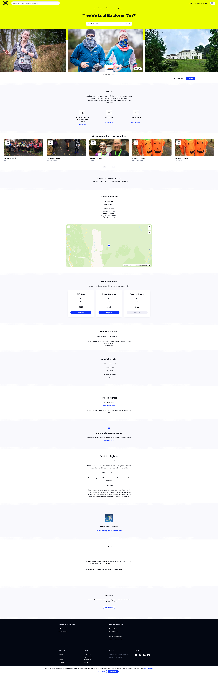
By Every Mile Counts (109, 74)
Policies (86, 650)
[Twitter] (141, 657)
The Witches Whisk (53, 158)
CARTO (131, 265)
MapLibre (125, 265)
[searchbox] (35, 3)
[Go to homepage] (6, 3)
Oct (8, 141)
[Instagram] (145, 657)
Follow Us (138, 650)
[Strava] (149, 657)
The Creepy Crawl (138, 158)
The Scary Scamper (96, 158)
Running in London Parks (67, 625)
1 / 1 (109, 167)
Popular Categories (116, 625)
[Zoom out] (149, 229)
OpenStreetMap (139, 265)
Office (111, 650)
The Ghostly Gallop (181, 158)
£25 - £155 (178, 78)
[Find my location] (149, 232)
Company (62, 650)
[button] (109, 245)
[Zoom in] (149, 226)
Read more (108, 345)
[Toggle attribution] (150, 265)
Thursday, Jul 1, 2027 (109, 212)
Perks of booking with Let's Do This (109, 178)
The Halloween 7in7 (10, 158)
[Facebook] (137, 657)
